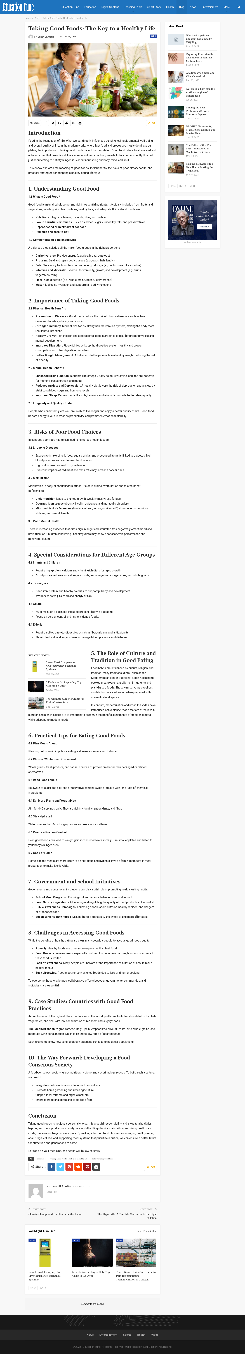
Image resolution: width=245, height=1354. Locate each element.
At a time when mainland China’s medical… (200, 74)
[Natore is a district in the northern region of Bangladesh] (176, 93)
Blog (181, 7)
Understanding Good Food (102, 1159)
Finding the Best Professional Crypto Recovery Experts (197, 111)
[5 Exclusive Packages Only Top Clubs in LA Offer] (36, 686)
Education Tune (70, 7)
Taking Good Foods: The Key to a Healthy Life (69, 1159)
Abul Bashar (150, 1346)
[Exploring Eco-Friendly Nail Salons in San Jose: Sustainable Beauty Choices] (176, 58)
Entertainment (210, 7)
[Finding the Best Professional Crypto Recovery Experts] (176, 112)
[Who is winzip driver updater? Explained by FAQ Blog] (176, 39)
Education (90, 7)
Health (170, 7)
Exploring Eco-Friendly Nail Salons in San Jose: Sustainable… (199, 58)
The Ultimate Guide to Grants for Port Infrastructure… (65, 700)
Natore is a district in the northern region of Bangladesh (200, 92)
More (227, 7)
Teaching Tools (133, 7)
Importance (41, 1159)
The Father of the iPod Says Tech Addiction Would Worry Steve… (198, 149)
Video (155, 1334)
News (193, 7)
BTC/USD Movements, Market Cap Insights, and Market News (200, 130)
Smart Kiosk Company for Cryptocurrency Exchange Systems (61, 666)
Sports (127, 1334)
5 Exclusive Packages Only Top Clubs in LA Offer (63, 684)
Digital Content (110, 7)
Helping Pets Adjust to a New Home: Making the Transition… (199, 167)
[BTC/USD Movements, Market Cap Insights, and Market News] (176, 130)
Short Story (154, 7)
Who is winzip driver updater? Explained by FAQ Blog (199, 39)
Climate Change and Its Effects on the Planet (55, 1214)
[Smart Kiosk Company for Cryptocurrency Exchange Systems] (36, 666)
